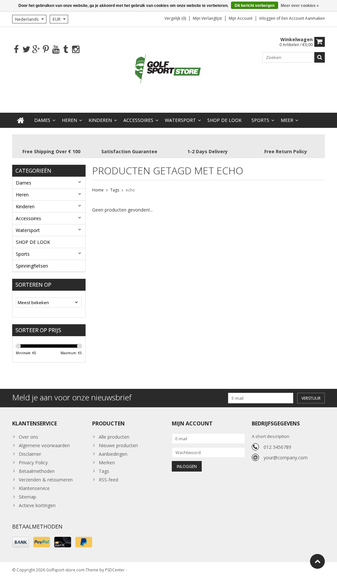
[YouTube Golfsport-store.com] (56, 49)
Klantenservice (34, 488)
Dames (42, 120)
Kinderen (100, 120)
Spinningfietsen (32, 266)
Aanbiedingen (113, 454)
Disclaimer (30, 454)
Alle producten (114, 437)
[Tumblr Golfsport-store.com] (66, 49)
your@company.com (286, 457)
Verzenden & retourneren (46, 480)
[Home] (20, 120)
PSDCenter (115, 570)
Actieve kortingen (37, 505)
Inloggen (267, 18)
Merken (107, 462)
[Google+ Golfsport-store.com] (36, 49)
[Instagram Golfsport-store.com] (75, 49)
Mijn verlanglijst (207, 18)
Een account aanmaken (303, 18)
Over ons (28, 437)
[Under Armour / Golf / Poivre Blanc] (168, 69)
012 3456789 (277, 447)
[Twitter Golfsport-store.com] (26, 49)
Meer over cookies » (300, 5)
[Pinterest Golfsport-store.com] (46, 49)
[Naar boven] (317, 561)
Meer (287, 120)
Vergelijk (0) (175, 18)
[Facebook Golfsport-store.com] (16, 49)
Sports (260, 120)
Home (98, 190)
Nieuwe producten (118, 445)
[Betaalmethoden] (20, 542)
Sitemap (27, 497)
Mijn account (240, 18)
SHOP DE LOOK (224, 120)
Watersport (180, 120)
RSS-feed (108, 480)
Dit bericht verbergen (254, 5)
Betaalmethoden (37, 471)
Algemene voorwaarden (44, 445)
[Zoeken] (319, 57)
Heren (69, 120)
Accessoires (138, 120)
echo (130, 190)
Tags (114, 190)
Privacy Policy (33, 462)
